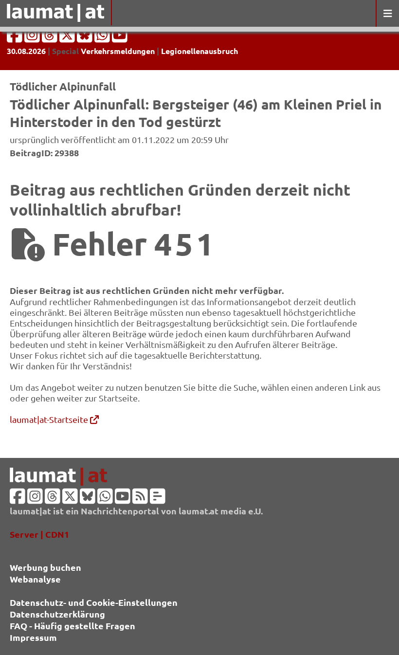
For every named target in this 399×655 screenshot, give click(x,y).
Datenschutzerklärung (57, 613)
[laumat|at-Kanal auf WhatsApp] (103, 38)
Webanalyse (35, 578)
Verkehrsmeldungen (118, 51)
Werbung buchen (45, 567)
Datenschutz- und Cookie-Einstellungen (94, 602)
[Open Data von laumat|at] (157, 499)
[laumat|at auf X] (68, 38)
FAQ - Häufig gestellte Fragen (72, 625)
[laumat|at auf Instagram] (33, 38)
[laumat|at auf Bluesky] (85, 38)
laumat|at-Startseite (50, 419)
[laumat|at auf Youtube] (119, 38)
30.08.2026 (26, 51)
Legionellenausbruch (199, 51)
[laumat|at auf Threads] (50, 38)
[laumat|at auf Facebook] (15, 38)
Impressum (33, 637)
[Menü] (387, 13)
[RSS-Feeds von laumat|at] (140, 499)
